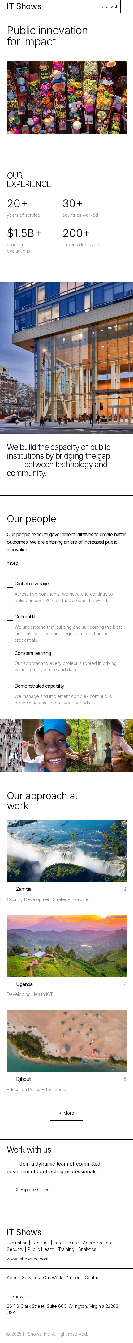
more (12, 563)
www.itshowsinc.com (27, 1258)
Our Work (52, 1277)
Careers (73, 1277)
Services (31, 1277)
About (13, 1277)
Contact (93, 1277)
